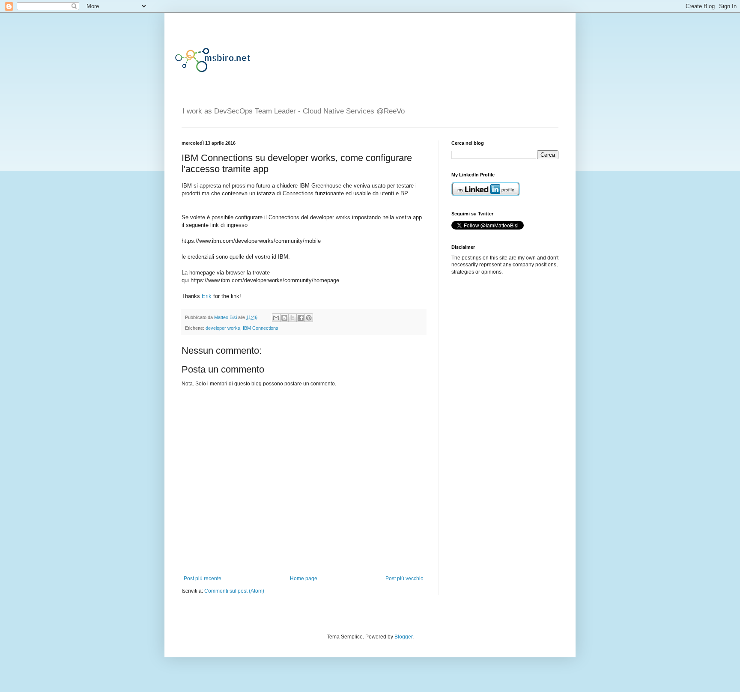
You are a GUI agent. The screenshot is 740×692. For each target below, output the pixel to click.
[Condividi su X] (292, 317)
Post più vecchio (404, 579)
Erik (207, 296)
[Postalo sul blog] (284, 317)
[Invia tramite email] (276, 317)
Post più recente (202, 579)
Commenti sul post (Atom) (234, 591)
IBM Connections (260, 328)
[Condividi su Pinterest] (308, 317)
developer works (223, 328)
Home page (303, 579)
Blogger (403, 637)
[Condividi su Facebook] (300, 317)
